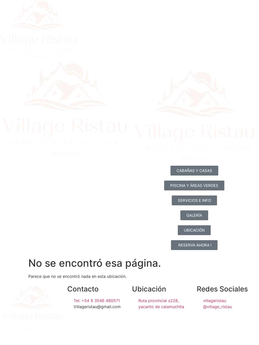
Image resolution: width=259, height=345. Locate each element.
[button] (194, 171)
